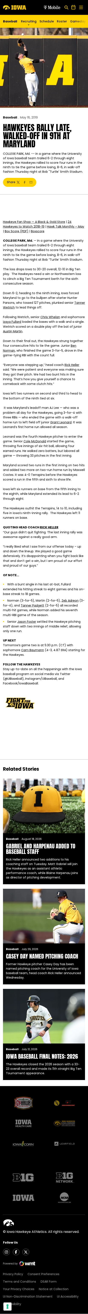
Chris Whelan (50, 317)
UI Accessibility (68, 1296)
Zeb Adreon (70, 600)
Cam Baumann (32, 650)
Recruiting (29, 21)
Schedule (47, 21)
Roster (62, 21)
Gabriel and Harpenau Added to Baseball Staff (40, 849)
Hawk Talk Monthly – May (65, 226)
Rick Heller (72, 365)
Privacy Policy (13, 1274)
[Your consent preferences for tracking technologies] (7, 1306)
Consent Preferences (43, 1274)
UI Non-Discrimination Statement (28, 1296)
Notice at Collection (54, 1289)
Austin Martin (12, 331)
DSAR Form (49, 1281)
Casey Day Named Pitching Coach (42, 956)
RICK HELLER (49, 527)
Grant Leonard (61, 422)
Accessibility (12, 1304)
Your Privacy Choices (18, 1289)
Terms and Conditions (19, 1281)
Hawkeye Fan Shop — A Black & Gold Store (34, 222)
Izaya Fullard (12, 322)
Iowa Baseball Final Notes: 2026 (42, 1056)
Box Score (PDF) (16, 231)
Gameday (78, 21)
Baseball (10, 117)
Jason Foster (26, 622)
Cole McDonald (34, 441)
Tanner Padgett (32, 605)
